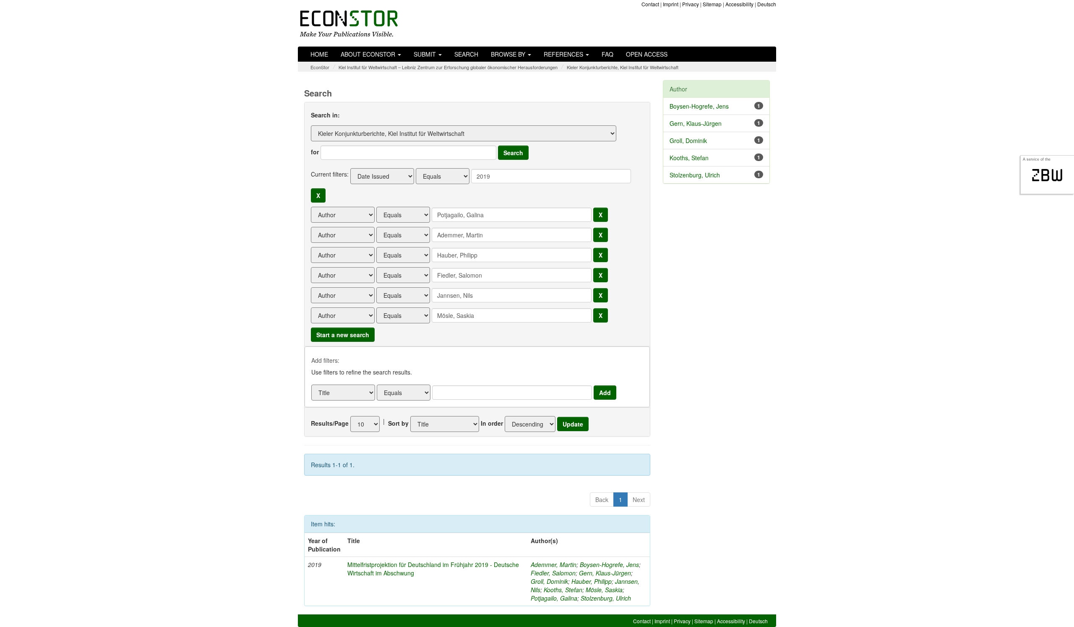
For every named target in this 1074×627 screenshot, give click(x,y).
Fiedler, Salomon (553, 573)
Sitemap (712, 4)
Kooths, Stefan (563, 589)
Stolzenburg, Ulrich (606, 598)
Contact (650, 4)
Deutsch (766, 4)
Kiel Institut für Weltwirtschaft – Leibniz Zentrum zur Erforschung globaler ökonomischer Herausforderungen (448, 67)
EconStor (319, 67)
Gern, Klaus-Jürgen (605, 573)
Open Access (646, 54)
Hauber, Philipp (591, 581)
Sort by (398, 423)
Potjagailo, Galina (554, 598)
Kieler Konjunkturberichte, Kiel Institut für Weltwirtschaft (622, 67)
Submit (426, 54)
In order (492, 423)
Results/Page (330, 423)
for (315, 152)
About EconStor (369, 54)
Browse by (509, 54)
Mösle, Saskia (604, 589)
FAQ (607, 54)
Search (466, 54)
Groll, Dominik (549, 581)
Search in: (325, 115)
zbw (1047, 175)
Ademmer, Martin (553, 564)
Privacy (690, 4)
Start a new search (342, 334)
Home (319, 54)
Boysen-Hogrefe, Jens (609, 564)
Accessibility (739, 4)
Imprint (670, 4)
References (564, 54)
